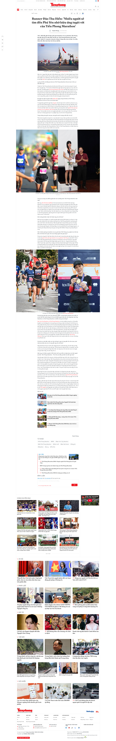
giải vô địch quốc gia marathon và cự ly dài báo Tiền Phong (55, 237)
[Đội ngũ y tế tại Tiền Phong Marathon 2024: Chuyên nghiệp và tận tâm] (42, 396)
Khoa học (85, 9)
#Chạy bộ (73, 444)
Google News (83, 13)
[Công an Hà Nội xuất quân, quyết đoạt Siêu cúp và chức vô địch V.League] (26, 523)
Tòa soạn (76, 0)
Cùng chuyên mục (24, 498)
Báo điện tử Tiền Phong (58, 5)
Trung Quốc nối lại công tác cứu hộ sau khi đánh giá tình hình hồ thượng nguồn (30, 658)
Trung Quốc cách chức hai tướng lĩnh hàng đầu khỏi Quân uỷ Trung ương (57, 657)
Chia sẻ (2, 40)
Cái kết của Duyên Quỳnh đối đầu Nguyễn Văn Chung (28, 632)
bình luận (80, 13)
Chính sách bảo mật (88, 724)
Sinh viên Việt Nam (61, 0)
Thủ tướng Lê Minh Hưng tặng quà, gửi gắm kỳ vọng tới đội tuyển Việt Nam (68, 531)
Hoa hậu (89, 9)
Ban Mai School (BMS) (47, 202)
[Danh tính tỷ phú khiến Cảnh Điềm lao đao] (86, 622)
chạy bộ (54, 102)
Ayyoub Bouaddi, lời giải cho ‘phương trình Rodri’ (69, 513)
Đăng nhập (39, 478)
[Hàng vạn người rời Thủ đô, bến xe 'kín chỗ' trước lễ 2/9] (86, 569)
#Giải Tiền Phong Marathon (44, 444)
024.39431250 (21, 728)
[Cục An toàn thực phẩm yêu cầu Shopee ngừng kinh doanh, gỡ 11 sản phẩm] (30, 691)
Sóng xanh (31, 9)
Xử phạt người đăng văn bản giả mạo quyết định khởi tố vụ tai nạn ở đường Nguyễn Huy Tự (29, 606)
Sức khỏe (40, 9)
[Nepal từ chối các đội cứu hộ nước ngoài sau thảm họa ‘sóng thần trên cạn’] (47, 668)
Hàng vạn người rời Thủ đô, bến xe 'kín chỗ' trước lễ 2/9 (85, 579)
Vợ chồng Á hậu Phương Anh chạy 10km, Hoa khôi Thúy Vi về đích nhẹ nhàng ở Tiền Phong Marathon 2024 (62, 410)
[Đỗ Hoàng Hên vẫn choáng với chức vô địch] (58, 622)
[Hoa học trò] (97, 712)
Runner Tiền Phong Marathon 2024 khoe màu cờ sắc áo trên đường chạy (61, 424)
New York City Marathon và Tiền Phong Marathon (48, 321)
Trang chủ (18, 10)
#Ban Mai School (65, 444)
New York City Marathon (68, 313)
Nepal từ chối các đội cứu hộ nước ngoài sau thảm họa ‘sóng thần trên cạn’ (47, 676)
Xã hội (22, 9)
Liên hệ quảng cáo (37, 724)
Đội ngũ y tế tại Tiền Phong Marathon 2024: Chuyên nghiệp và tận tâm (62, 396)
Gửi (74, 484)
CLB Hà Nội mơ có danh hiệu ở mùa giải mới (26, 513)
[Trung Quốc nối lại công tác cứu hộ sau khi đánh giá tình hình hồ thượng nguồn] (30, 647)
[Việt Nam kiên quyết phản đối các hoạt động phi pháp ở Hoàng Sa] (58, 569)
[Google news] (79, 728)
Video (94, 9)
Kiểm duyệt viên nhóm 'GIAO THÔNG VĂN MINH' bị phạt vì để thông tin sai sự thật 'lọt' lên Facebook (57, 606)
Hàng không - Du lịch (85, 719)
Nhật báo (28, 715)
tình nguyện (43, 387)
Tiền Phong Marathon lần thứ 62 (56, 89)
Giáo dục (80, 9)
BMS (44, 79)
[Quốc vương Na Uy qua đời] (68, 668)
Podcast (46, 715)
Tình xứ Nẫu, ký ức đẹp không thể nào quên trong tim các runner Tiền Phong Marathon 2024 (58, 469)
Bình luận (2, 46)
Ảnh (36, 715)
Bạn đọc (73, 719)
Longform (55, 715)
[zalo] (76, 728)
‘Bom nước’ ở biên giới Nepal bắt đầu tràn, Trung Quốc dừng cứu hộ (89, 675)
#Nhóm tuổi (56, 444)
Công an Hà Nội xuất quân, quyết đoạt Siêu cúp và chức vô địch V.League (26, 530)
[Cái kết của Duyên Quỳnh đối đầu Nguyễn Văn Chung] (30, 622)
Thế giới (44, 9)
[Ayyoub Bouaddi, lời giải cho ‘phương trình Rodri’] (69, 506)
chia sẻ (72, 13)
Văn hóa (71, 9)
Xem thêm (98, 10)
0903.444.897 (53, 726)
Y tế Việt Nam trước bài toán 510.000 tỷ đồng (57, 701)
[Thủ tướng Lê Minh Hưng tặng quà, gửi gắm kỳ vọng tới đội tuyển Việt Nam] (69, 523)
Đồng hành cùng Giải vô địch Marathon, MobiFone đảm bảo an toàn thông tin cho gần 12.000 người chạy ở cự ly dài (53, 457)
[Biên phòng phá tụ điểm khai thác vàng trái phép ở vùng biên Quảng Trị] (86, 595)
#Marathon (40, 447)
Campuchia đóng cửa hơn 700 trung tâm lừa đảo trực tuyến (85, 657)
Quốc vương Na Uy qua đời (65, 675)
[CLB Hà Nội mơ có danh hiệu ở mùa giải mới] (26, 506)
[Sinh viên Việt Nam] (90, 712)
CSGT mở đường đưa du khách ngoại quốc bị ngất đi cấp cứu (84, 701)
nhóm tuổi (55, 98)
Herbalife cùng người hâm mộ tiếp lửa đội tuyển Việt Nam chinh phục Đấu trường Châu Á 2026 (47, 549)
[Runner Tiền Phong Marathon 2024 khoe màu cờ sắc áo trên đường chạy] (42, 425)
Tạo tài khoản (48, 478)
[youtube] (98, 1)
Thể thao (59, 9)
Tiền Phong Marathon (64, 71)
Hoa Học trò (70, 0)
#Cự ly (46, 447)
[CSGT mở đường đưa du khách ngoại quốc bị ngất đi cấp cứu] (86, 691)
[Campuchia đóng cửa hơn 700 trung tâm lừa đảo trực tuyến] (86, 647)
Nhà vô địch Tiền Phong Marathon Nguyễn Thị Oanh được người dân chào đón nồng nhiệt (61, 402)
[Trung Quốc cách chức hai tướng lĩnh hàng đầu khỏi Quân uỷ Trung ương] (58, 647)
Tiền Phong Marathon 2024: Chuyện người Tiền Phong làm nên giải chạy (58, 462)
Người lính (64, 9)
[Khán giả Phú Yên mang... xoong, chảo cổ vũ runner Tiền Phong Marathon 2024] (42, 418)
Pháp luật (54, 9)
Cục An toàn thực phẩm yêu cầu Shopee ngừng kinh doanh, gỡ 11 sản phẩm (29, 702)
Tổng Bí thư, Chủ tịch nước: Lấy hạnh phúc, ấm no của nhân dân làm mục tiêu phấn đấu (29, 580)
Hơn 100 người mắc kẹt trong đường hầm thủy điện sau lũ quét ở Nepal (26, 675)
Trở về (2, 50)
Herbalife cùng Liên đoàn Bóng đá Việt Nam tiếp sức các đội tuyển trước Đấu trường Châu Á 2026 (26, 549)
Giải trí (75, 9)
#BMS (52, 441)
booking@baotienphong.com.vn (41, 727)
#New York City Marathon (62, 441)
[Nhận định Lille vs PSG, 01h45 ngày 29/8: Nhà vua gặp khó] (48, 523)
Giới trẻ (49, 9)
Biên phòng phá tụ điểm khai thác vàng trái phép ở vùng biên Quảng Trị (85, 605)
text (74, 13)
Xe (67, 9)
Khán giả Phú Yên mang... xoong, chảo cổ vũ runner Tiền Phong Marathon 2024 (61, 417)
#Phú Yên (52, 447)
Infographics (65, 715)
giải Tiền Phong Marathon (72, 374)
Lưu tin (2, 43)
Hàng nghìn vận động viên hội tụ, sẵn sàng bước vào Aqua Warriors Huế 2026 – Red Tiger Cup (47, 514)
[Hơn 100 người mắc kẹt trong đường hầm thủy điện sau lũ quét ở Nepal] (26, 668)
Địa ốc (35, 9)
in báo (77, 13)
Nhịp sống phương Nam (30, 721)
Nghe (2, 36)
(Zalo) (42, 726)
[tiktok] (72, 728)
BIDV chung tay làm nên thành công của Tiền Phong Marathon (56, 465)
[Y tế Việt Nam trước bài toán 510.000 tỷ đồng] (58, 691)
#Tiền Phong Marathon (43, 441)
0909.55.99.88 (38, 726)
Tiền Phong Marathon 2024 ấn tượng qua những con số (55, 473)
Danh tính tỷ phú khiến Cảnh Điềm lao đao (86, 632)
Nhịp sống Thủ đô (20, 721)
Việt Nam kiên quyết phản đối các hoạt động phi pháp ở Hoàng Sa (58, 579)
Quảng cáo (82, 0)
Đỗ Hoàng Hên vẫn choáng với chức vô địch (58, 632)
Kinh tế (25, 9)
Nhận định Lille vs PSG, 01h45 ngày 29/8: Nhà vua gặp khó (47, 530)
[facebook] (96, 1)
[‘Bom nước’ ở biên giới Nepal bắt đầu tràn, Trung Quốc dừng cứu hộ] (89, 668)
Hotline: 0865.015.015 (40, 0)
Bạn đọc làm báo (24, 737)
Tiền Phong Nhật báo (51, 0)
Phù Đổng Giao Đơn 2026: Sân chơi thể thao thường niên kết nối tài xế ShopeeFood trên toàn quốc (69, 549)
